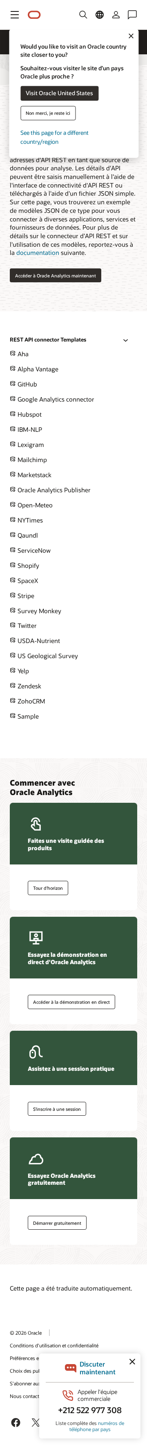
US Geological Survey (47, 656)
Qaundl (27, 535)
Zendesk (28, 686)
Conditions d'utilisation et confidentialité (54, 1345)
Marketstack (33, 475)
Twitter (26, 625)
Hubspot (29, 414)
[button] (15, 15)
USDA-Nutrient (38, 641)
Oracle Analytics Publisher (53, 490)
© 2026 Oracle (26, 1332)
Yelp (22, 671)
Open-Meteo (34, 505)
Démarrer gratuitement (57, 1223)
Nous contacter (26, 1396)
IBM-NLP (29, 429)
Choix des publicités (32, 1370)
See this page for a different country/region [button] (54, 137)
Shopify (27, 565)
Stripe (25, 596)
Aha (22, 354)
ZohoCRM (30, 701)
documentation (37, 252)
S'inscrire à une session (57, 1109)
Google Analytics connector (55, 399)
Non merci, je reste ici (48, 113)
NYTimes (29, 520)
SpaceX (27, 580)
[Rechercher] (83, 15)
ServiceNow (33, 550)
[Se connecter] (116, 15)
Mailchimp (31, 460)
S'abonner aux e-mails (34, 1383)
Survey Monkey (38, 611)
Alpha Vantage (37, 369)
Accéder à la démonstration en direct (71, 1002)
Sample (27, 716)
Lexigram (30, 444)
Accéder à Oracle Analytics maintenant (55, 275)
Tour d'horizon (48, 888)
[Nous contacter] (132, 15)
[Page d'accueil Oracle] (34, 15)
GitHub (26, 384)
